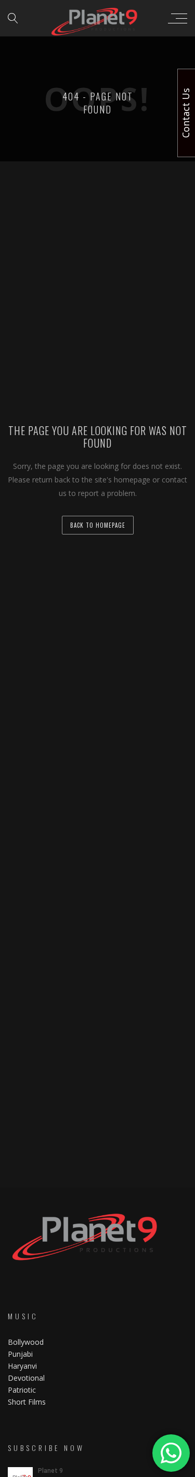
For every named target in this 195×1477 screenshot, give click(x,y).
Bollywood (26, 1342)
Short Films (27, 1402)
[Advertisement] (97, 264)
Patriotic (23, 1390)
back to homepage (97, 525)
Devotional (26, 1378)
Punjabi (20, 1354)
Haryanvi (22, 1366)
